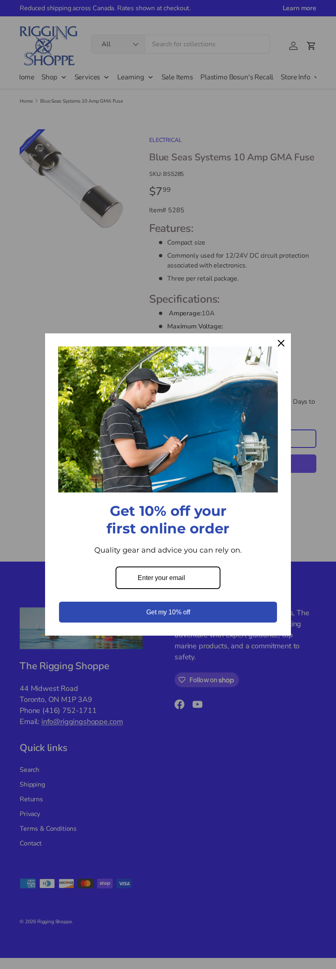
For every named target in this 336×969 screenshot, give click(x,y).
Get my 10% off (168, 612)
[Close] (281, 343)
